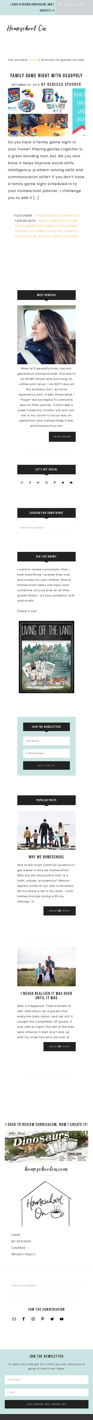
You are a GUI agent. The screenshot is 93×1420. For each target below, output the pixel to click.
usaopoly (71, 236)
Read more (62, 436)
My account (21, 1241)
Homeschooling (47, 215)
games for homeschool (46, 226)
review (44, 236)
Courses (18, 1248)
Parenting (70, 215)
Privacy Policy (23, 1254)
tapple (56, 236)
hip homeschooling (46, 231)
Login (15, 1235)
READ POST (59, 910)
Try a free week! (71, 4)
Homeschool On (42, 28)
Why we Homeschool (46, 857)
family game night (53, 221)
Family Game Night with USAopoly (46, 76)
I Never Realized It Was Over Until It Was (46, 996)
